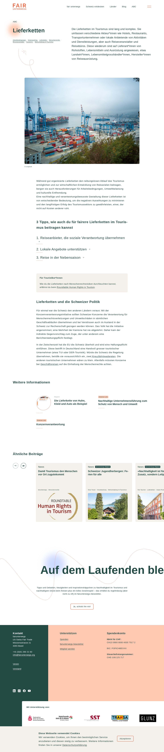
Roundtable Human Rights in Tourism (76, 287)
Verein (16, 664)
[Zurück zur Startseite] (19, 6)
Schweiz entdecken (95, 6)
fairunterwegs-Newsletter (72, 644)
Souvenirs (29, 42)
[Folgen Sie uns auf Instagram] (19, 690)
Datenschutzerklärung (74, 745)
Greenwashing (33, 40)
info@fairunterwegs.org (24, 655)
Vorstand (17, 669)
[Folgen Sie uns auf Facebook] (24, 690)
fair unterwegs (73, 6)
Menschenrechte (54, 40)
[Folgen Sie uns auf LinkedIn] (14, 690)
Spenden (64, 639)
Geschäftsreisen (49, 364)
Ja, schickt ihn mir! (82, 606)
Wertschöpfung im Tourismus (44, 42)
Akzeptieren (125, 739)
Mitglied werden (67, 649)
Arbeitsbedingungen (19, 40)
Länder (113, 6)
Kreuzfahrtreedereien (103, 356)
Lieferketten (43, 40)
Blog (124, 6)
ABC (134, 6)
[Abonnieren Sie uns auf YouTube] (29, 690)
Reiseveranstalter (19, 42)
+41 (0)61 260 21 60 (22, 652)
